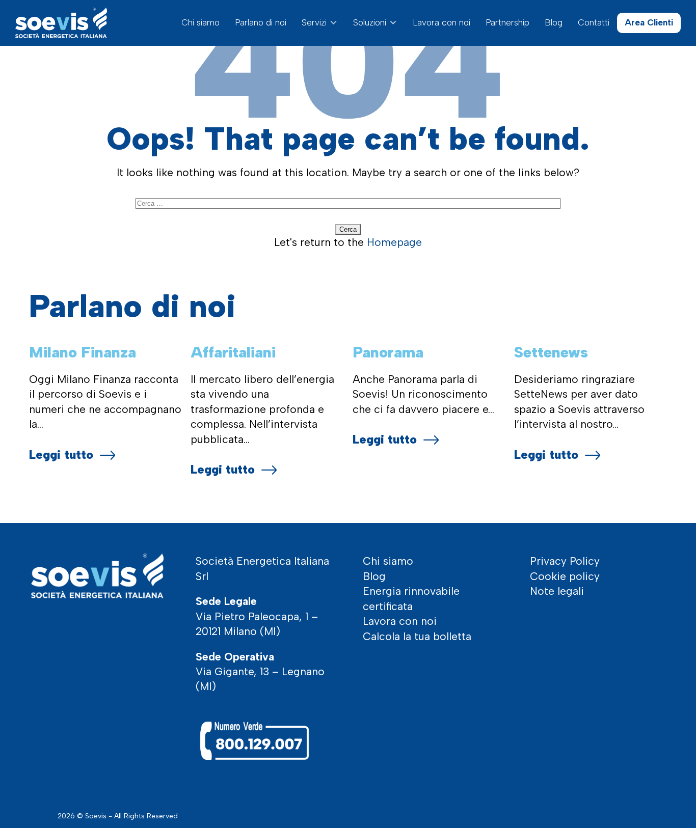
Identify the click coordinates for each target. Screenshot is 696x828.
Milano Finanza (82, 352)
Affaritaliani (233, 352)
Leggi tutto (61, 454)
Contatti (593, 22)
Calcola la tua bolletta (417, 636)
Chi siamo (200, 22)
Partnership (507, 22)
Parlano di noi (260, 22)
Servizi (314, 22)
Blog (554, 22)
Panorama (388, 352)
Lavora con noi (441, 22)
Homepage (394, 242)
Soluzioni (369, 22)
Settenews (551, 352)
